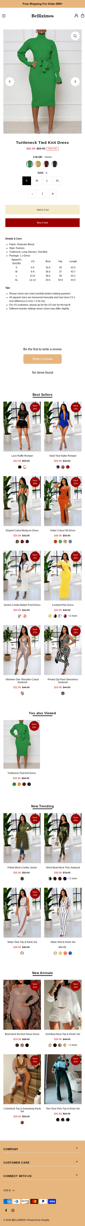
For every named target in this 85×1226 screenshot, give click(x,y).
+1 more (72, 878)
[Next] (75, 81)
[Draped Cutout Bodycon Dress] (22, 501)
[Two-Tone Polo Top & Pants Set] (63, 1079)
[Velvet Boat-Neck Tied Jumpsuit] (63, 838)
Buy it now (42, 222)
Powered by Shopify (38, 1220)
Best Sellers (43, 394)
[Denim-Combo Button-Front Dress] (22, 576)
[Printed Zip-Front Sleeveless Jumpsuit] (63, 650)
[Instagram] (12, 1210)
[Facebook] (6, 1210)
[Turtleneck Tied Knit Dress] (21, 744)
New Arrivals (42, 973)
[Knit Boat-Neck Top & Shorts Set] (63, 1005)
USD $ (6, 1190)
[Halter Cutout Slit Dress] (63, 501)
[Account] (76, 15)
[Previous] (9, 81)
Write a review (43, 359)
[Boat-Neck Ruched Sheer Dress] (22, 1005)
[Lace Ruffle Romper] (22, 426)
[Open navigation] (14, 15)
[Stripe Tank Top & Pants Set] (22, 913)
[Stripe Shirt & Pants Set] (63, 913)
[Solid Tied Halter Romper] (63, 426)
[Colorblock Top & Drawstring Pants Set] (22, 1079)
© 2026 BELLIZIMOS (14, 1220)
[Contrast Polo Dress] (63, 576)
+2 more (72, 615)
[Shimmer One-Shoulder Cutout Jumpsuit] (22, 650)
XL (57, 180)
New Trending (42, 806)
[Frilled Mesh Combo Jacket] (22, 838)
